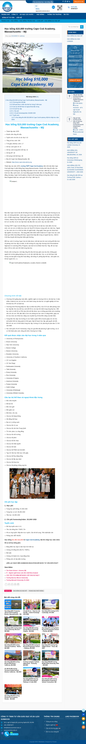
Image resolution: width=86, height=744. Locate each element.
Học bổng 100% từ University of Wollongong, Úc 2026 (74, 160)
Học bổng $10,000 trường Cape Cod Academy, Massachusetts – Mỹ (26, 100)
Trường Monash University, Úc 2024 (17, 580)
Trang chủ (5, 14)
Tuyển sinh (14, 115)
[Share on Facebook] (6, 584)
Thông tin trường (54, 14)
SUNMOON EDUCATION (29, 563)
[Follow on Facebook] (63, 1)
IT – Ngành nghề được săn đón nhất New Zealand (22, 573)
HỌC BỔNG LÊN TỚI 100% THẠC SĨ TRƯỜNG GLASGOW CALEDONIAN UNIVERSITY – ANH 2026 (75, 169)
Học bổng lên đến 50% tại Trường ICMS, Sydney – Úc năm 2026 (74, 177)
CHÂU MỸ (40, 21)
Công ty (15, 14)
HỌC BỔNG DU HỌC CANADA (73, 40)
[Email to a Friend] (12, 584)
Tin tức (66, 14)
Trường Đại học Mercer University (17, 577)
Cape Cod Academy (33, 540)
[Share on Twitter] (9, 584)
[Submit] (51, 2)
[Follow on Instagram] (65, 1)
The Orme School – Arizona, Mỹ (16, 570)
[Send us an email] (67, 1)
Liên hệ (19, 17)
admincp (22, 36)
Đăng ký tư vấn (78, 1)
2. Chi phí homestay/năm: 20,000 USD (22, 113)
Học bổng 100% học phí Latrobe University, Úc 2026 (74, 145)
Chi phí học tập (15, 108)
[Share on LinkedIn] (18, 584)
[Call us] (69, 1)
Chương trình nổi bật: (17, 102)
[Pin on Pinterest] (15, 584)
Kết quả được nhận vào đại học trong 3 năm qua (25, 104)
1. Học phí (14, 111)
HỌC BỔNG (40, 14)
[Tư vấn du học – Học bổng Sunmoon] (8, 7)
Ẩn (37, 96)
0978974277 (14, 734)
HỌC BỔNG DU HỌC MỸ (52, 21)
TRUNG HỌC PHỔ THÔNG (36, 590)
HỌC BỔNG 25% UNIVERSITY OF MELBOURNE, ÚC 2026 (74, 152)
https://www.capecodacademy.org (22, 162)
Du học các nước (27, 14)
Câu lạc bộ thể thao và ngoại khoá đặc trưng (24, 106)
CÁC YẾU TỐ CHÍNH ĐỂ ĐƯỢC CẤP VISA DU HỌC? (23, 575)
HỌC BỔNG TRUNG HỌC (27, 21)
